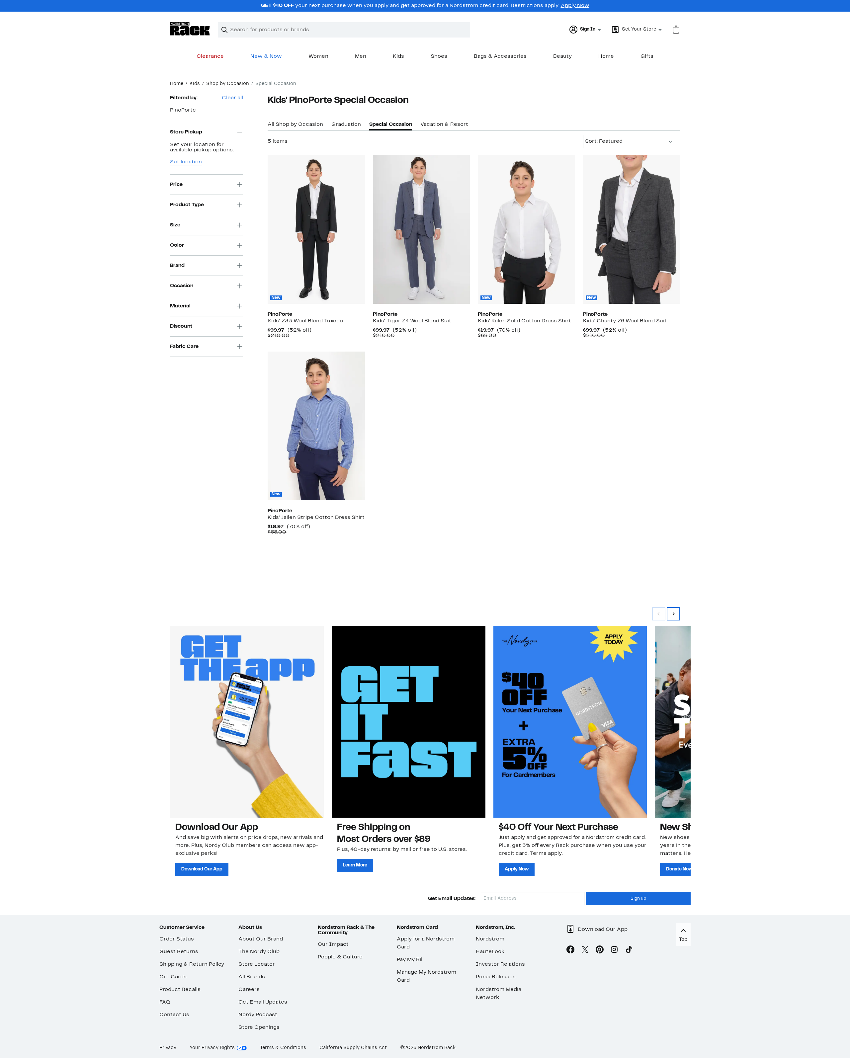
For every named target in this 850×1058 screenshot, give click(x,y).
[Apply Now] (570, 722)
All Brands (251, 977)
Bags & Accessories (500, 56)
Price (176, 184)
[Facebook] (570, 950)
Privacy (167, 1048)
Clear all (232, 98)
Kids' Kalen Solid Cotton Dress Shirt (524, 321)
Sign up (638, 899)
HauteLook (490, 951)
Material (180, 305)
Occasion (181, 285)
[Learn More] (408, 722)
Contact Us (174, 1015)
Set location (186, 162)
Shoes (439, 56)
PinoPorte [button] (183, 110)
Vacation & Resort (444, 124)
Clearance (210, 56)
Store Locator (256, 964)
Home (606, 56)
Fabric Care (184, 346)
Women (318, 56)
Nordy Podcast (257, 1015)
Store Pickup (186, 131)
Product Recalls (180, 989)
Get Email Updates (262, 1002)
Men (360, 56)
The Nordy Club (259, 951)
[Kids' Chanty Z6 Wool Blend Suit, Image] (631, 229)
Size (175, 224)
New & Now (266, 56)
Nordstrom (490, 939)
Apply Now (575, 5)
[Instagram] (614, 950)
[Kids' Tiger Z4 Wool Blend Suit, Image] (421, 229)
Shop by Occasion (227, 84)
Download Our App (201, 869)
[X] (585, 950)
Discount (181, 326)
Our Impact (333, 944)
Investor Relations (500, 964)
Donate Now (679, 869)
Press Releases (496, 977)
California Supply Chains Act (353, 1048)
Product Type (187, 204)
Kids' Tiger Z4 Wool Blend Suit (412, 321)
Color (177, 245)
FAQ (164, 1002)
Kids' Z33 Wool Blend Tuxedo (305, 321)
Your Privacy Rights (212, 1048)
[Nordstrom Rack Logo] (190, 29)
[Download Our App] (247, 722)
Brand (177, 265)
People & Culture (340, 957)
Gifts (646, 56)
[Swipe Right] (673, 613)
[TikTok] (629, 950)
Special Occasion (390, 124)
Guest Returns (178, 951)
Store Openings (259, 1027)
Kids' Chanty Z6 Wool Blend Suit (625, 321)
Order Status (176, 939)
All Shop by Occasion (295, 124)
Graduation (346, 124)
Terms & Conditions (283, 1048)
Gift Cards (173, 977)
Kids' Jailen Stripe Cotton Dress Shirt (316, 517)
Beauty (562, 56)
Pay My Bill (410, 959)
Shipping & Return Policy (191, 964)
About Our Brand (260, 939)
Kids (398, 56)
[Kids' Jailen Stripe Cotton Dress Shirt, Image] (316, 426)
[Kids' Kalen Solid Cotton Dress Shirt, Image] (526, 229)
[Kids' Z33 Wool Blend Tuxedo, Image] (316, 229)
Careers (249, 989)
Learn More (355, 865)
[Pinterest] (600, 950)
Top (683, 939)
